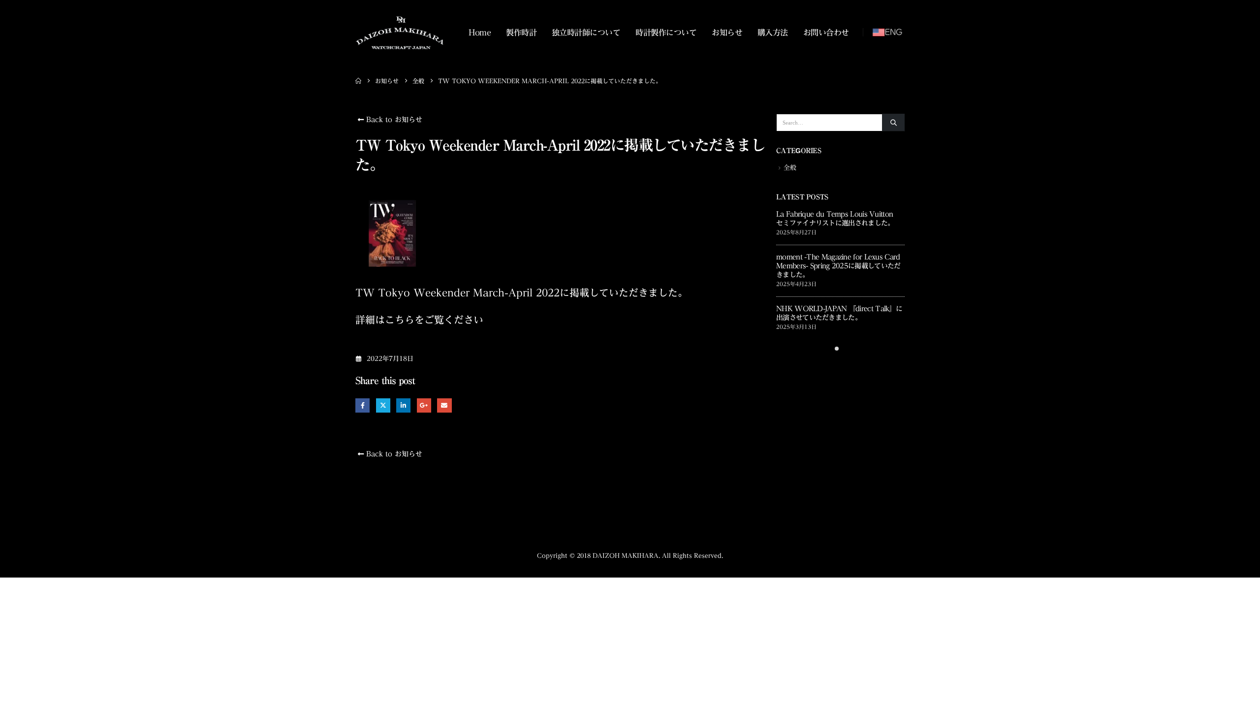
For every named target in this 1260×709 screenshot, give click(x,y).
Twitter (383, 405)
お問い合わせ (826, 32)
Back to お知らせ (393, 119)
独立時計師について (586, 32)
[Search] (893, 122)
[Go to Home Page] (358, 81)
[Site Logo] (399, 32)
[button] (837, 348)
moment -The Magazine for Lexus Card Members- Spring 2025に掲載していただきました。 (838, 266)
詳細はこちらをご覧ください (419, 319)
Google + (424, 405)
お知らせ (727, 32)
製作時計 (521, 32)
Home (480, 32)
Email (444, 405)
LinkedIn (403, 405)
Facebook (362, 405)
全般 (790, 167)
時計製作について (665, 32)
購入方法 (772, 32)
